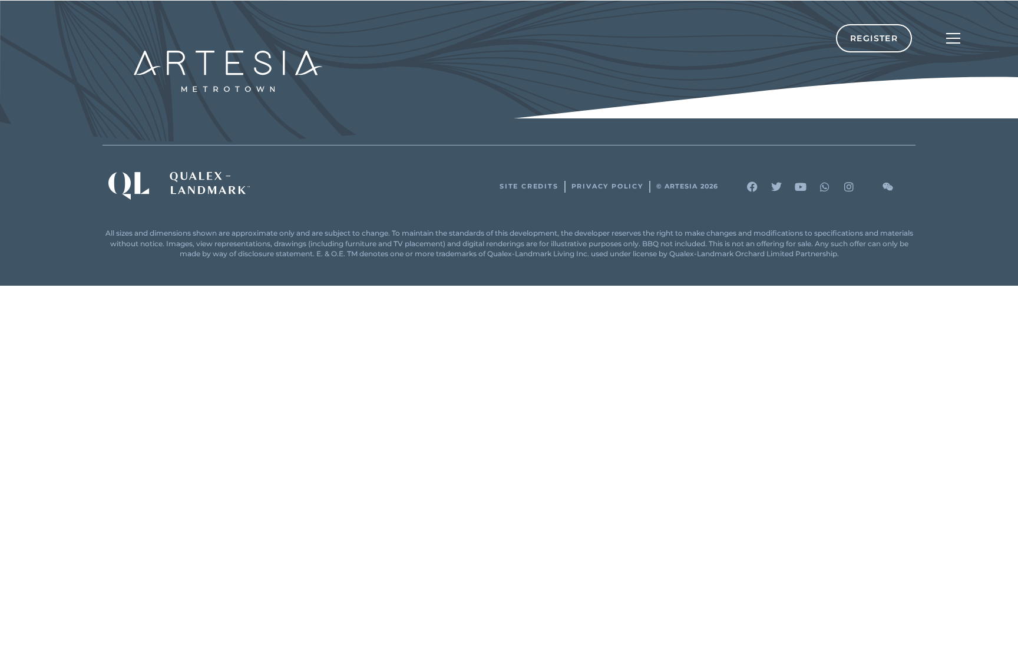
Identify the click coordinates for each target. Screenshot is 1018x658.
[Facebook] (752, 186)
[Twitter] (776, 186)
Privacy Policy (607, 186)
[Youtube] (800, 186)
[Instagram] (849, 186)
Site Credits (529, 186)
